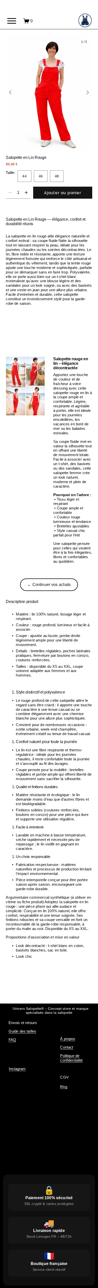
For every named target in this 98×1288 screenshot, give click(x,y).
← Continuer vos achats (49, 584)
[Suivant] (84, 92)
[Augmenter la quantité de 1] (26, 192)
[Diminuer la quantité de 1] (10, 192)
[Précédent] (13, 92)
